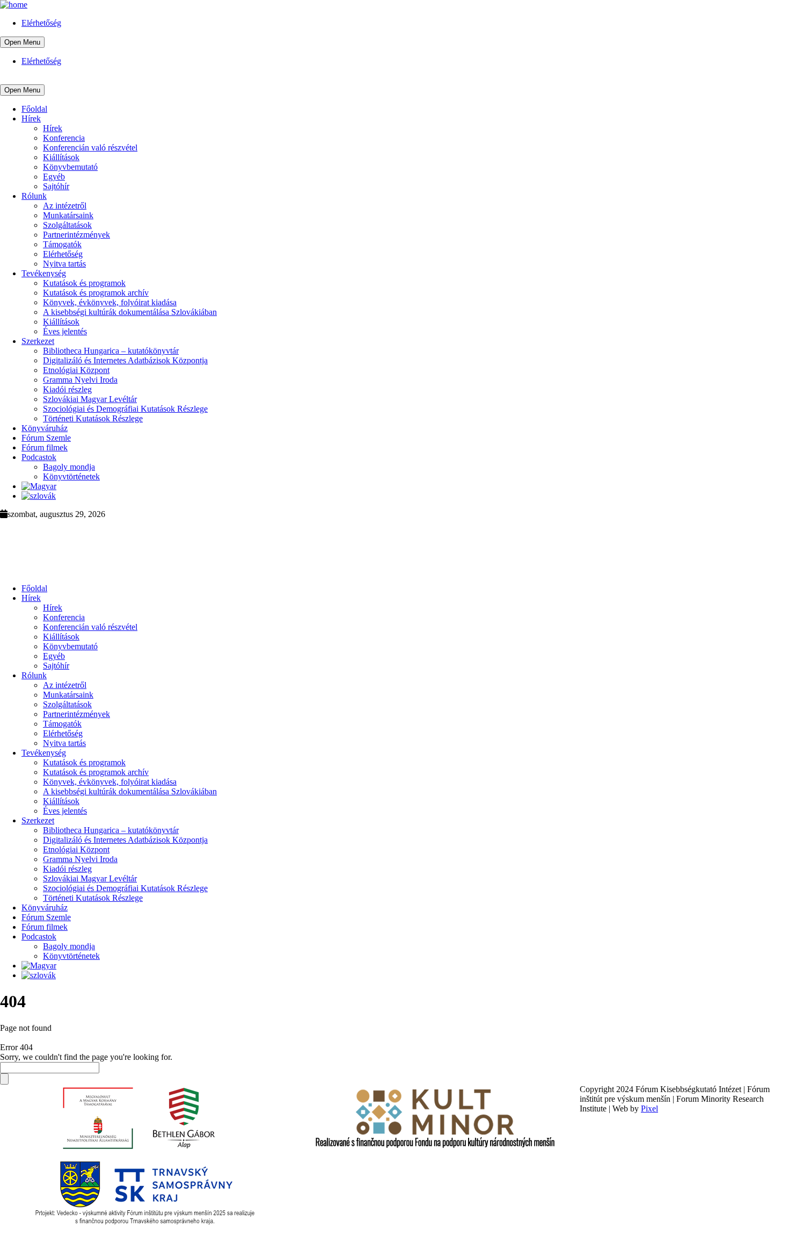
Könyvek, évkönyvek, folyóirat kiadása (110, 302)
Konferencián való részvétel (90, 147)
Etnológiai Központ (76, 370)
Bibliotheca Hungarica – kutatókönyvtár (111, 350)
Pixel (649, 1108)
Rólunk (34, 195)
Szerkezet (37, 341)
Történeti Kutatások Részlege (93, 418)
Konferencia (64, 137)
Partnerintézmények (76, 234)
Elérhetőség (41, 22)
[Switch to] (38, 486)
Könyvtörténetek (71, 476)
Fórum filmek (44, 447)
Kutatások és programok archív (96, 292)
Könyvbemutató (70, 166)
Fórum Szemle (46, 437)
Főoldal (34, 108)
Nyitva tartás (64, 263)
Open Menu (22, 42)
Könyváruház (44, 428)
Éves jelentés (65, 331)
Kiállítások (61, 157)
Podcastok (38, 457)
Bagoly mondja (69, 466)
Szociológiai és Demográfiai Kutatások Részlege (125, 408)
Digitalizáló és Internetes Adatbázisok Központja (125, 360)
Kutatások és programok (84, 283)
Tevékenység (43, 273)
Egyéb (54, 176)
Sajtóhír (56, 186)
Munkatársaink (68, 215)
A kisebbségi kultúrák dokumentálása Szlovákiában (130, 312)
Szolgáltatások (67, 224)
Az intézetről (64, 205)
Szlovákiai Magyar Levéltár (90, 399)
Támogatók (62, 244)
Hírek (31, 118)
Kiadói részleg (67, 389)
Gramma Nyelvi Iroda (80, 379)
